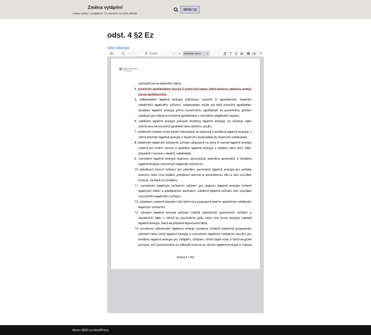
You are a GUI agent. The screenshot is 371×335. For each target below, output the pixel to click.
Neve (76, 330)
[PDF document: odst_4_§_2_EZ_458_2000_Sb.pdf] (185, 181)
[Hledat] (176, 9)
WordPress (101, 330)
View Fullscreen (118, 47)
